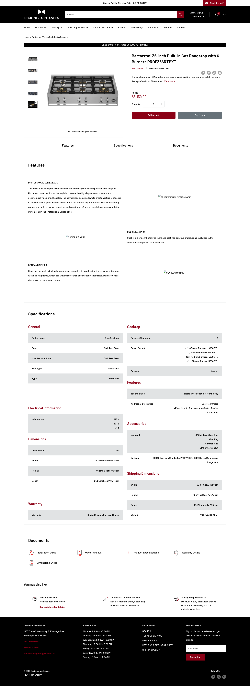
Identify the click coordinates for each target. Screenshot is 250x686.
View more (169, 81)
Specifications (123, 145)
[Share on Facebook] (203, 72)
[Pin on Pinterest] (209, 72)
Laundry (55, 27)
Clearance (153, 27)
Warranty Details (190, 552)
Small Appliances (76, 27)
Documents (180, 145)
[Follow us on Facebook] (213, 677)
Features (68, 145)
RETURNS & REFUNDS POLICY (157, 645)
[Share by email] (220, 72)
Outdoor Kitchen (101, 27)
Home (27, 27)
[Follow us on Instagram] (219, 677)
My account (196, 15)
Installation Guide (46, 552)
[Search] (180, 14)
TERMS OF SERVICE (152, 635)
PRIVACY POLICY (150, 640)
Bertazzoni (137, 68)
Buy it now (200, 115)
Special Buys (136, 27)
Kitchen (39, 27)
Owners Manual (93, 552)
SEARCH (146, 631)
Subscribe (195, 657)
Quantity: (136, 104)
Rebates (167, 27)
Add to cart (153, 115)
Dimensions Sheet (46, 562)
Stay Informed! (217, 3)
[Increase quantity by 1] (161, 104)
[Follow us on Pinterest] (224, 677)
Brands (121, 27)
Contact (181, 27)
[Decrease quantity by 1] (146, 104)
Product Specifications (146, 552)
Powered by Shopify (33, 675)
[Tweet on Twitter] (214, 72)
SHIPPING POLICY (151, 649)
